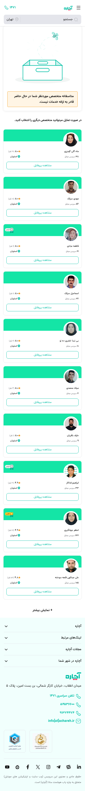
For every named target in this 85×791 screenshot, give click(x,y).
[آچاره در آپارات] (68, 767)
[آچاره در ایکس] (37, 767)
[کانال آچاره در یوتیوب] (6, 767)
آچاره (78, 626)
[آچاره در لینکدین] (78, 767)
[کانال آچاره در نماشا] (17, 767)
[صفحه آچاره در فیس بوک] (27, 767)
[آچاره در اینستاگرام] (48, 767)
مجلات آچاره (73, 649)
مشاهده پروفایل (42, 165)
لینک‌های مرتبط (71, 637)
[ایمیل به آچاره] (42, 721)
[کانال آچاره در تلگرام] (58, 767)
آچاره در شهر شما (70, 661)
